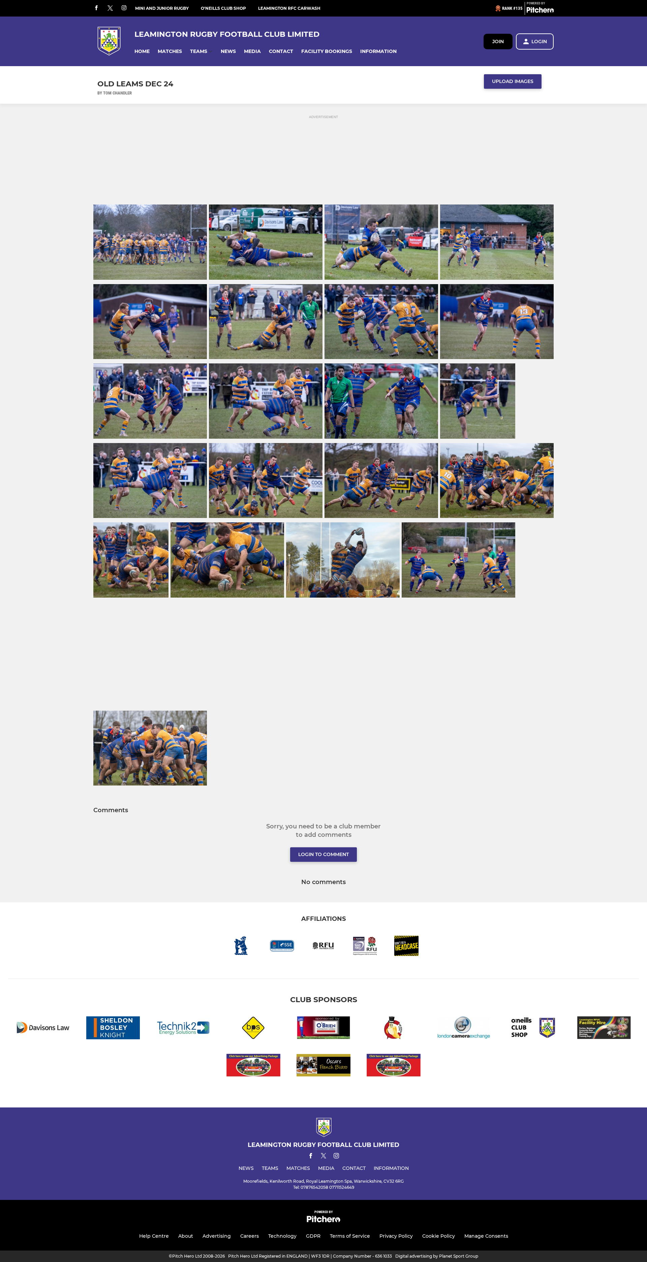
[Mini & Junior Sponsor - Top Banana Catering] (394, 1029)
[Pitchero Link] (540, 11)
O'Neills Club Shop (223, 8)
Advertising (217, 1236)
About (185, 1236)
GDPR (313, 1236)
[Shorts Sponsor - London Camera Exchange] (464, 1029)
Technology (282, 1236)
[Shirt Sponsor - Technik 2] (183, 1029)
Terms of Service (350, 1236)
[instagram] (124, 8)
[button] (142, 51)
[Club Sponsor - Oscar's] (323, 1066)
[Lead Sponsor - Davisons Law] (43, 1029)
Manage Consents (486, 1236)
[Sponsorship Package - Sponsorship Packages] (253, 1066)
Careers (249, 1236)
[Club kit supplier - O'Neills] (534, 1029)
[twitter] (110, 8)
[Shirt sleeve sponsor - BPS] (253, 1029)
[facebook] (96, 8)
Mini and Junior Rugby (162, 8)
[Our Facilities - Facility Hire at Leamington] (604, 1029)
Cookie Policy (438, 1236)
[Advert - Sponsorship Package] (394, 1066)
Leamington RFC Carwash (289, 8)
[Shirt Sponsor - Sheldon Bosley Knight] (113, 1029)
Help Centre (154, 1236)
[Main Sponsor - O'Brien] (323, 1029)
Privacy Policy (396, 1236)
